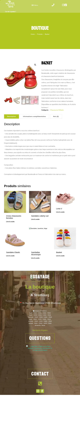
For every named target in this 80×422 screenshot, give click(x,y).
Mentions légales (40, 330)
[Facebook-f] (42, 391)
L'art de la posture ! (10, 11)
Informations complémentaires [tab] (34, 116)
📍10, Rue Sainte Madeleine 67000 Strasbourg (40, 303)
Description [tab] (11, 116)
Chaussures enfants (57, 110)
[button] (35, 65)
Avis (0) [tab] (56, 116)
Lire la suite (10, 221)
